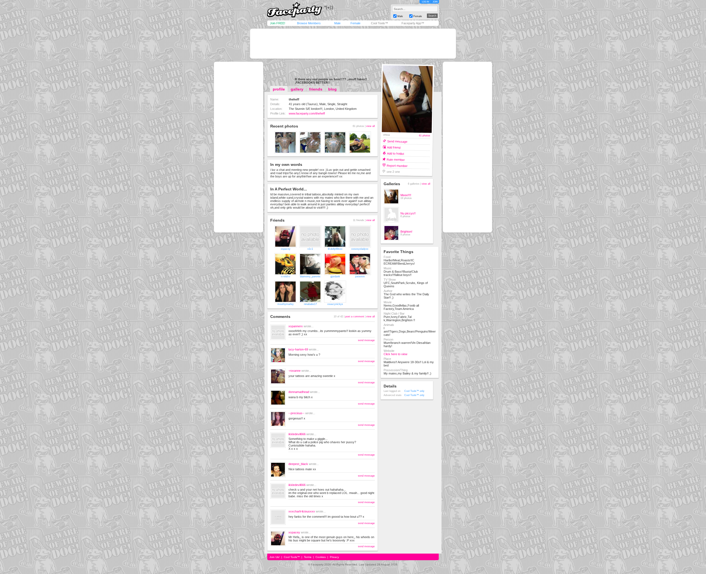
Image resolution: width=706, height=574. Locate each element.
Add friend (393, 147)
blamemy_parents (310, 276)
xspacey (285, 249)
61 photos (424, 135)
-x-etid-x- (285, 276)
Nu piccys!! (408, 213)
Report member (397, 165)
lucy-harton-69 (298, 349)
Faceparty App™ (413, 23)
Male (337, 23)
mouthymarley (285, 304)
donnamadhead (298, 392)
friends (315, 89)
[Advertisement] (353, 43)
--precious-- (296, 413)
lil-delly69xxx (335, 249)
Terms (307, 557)
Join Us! (274, 557)
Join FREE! (277, 23)
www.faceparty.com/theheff (307, 113)
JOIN (435, 2)
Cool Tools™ (379, 23)
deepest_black (298, 464)
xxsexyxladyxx (359, 249)
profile (279, 89)
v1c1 (310, 249)
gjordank (335, 276)
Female (355, 23)
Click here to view (395, 354)
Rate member (396, 159)
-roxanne (294, 370)
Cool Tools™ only (414, 391)
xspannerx (295, 326)
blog (332, 89)
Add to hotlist (395, 153)
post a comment (354, 316)
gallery (297, 89)
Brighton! (406, 231)
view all (370, 126)
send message (366, 340)
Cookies (320, 557)
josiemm (360, 276)
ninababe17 (310, 304)
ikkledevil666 (297, 434)
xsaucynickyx (335, 304)
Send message (397, 141)
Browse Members (309, 23)
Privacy (334, 557)
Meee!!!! (405, 195)
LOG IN (425, 2)
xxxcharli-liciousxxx (301, 511)
